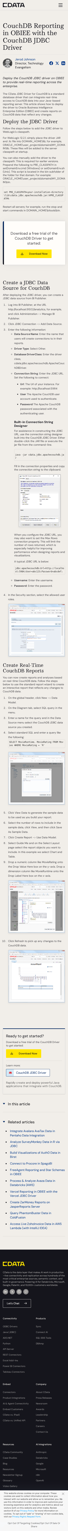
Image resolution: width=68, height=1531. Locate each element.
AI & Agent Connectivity (16, 1403)
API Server (8, 1349)
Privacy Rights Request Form (26, 1516)
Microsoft (41, 1469)
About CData (43, 1392)
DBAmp (40, 1343)
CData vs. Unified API (14, 1420)
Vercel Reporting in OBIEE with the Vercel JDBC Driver (33, 1194)
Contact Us (42, 1431)
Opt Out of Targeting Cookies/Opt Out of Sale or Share (34, 1525)
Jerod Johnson (25, 59)
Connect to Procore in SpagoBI (31, 1163)
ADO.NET (7, 1337)
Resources (8, 1469)
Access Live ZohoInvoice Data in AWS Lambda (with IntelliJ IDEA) (36, 1226)
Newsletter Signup (13, 1475)
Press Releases (44, 1397)
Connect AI (42, 1332)
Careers (40, 1426)
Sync (38, 1326)
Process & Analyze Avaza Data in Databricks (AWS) (32, 1183)
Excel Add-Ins (10, 1360)
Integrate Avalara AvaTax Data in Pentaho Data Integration (32, 1133)
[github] (19, 1291)
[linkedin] (5, 1291)
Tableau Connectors (14, 1371)
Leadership (42, 1414)
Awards (40, 1409)
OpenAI (40, 1480)
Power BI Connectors (14, 1366)
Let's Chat (13, 1303)
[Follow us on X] (57, 63)
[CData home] (16, 5)
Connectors (9, 1392)
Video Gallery (10, 1486)
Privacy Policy (27, 1510)
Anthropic (41, 1452)
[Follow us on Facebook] (51, 63)
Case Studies (10, 1457)
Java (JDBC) (9, 1332)
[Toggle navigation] (60, 5)
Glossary (7, 1480)
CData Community (13, 1452)
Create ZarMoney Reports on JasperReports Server (30, 1204)
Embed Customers (13, 1409)
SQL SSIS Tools (43, 1337)
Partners (40, 1420)
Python (6, 1343)
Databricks (42, 1457)
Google (39, 1463)
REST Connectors (12, 1354)
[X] (12, 1291)
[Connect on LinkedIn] (63, 63)
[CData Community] (26, 1291)
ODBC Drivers (10, 1326)
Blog (5, 1463)
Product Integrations (14, 1397)
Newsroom (41, 1403)
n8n (38, 1475)
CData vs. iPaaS (11, 1414)
